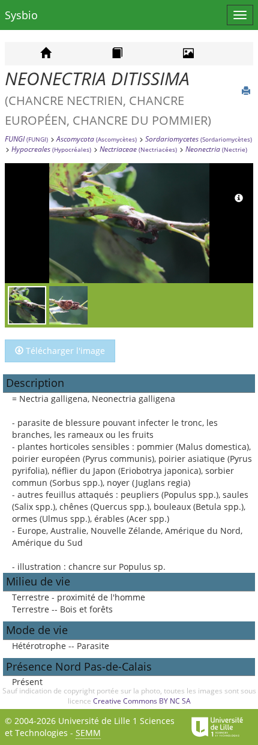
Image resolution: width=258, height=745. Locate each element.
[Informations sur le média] (238, 198)
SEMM (88, 732)
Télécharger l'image (64, 350)
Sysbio (21, 15)
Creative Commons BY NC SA (142, 701)
